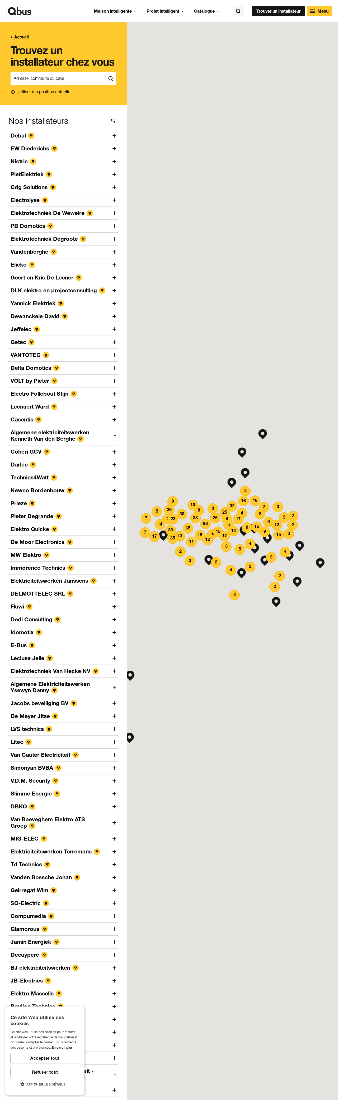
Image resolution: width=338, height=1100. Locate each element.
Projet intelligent (163, 11)
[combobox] (58, 78)
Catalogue (204, 11)
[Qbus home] (18, 11)
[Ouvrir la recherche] (238, 11)
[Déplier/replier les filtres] (113, 121)
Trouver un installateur (278, 11)
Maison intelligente (113, 11)
